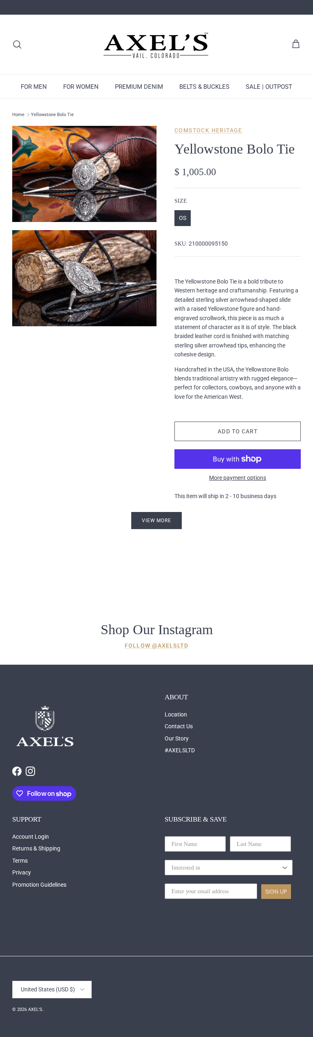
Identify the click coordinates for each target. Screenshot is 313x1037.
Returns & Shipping (36, 848)
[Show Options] (285, 867)
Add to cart (237, 431)
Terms (20, 860)
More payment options (237, 478)
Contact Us (179, 726)
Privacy (21, 872)
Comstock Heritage (208, 130)
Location (176, 714)
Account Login (30, 836)
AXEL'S (35, 1009)
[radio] (182, 218)
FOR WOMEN (81, 86)
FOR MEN (34, 86)
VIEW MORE (157, 520)
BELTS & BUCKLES (204, 86)
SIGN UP (276, 892)
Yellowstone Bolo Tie (52, 114)
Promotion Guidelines (39, 884)
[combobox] (226, 867)
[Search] (17, 44)
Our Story (177, 738)
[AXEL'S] (156, 44)
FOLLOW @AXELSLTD (156, 645)
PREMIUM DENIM (139, 86)
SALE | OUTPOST (269, 86)
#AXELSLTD (180, 750)
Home (18, 114)
